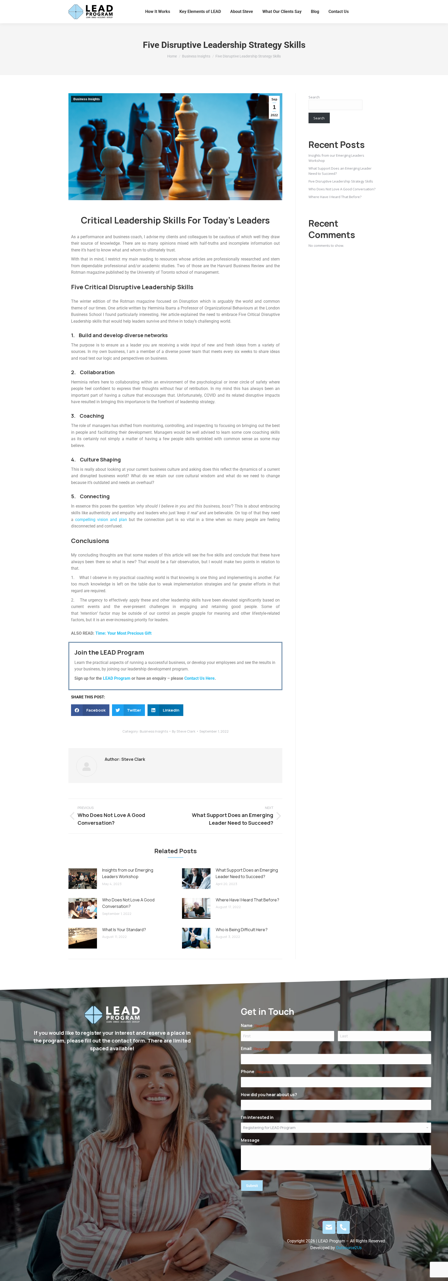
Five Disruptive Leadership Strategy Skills (341, 181)
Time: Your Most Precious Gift (123, 633)
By (183, 731)
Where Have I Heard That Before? (247, 900)
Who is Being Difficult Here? (242, 929)
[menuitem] (157, 12)
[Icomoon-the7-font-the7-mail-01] (329, 1227)
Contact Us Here (199, 678)
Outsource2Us (349, 1247)
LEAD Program (116, 678)
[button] (90, 710)
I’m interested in (257, 1117)
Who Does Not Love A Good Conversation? (128, 903)
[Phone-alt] (343, 1227)
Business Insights (86, 99)
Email (255, 1048)
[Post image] (82, 878)
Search (314, 97)
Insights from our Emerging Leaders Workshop (127, 873)
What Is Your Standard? (124, 929)
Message (250, 1140)
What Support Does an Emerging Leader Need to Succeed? (247, 873)
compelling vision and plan (101, 519)
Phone (257, 1071)
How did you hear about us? (269, 1094)
